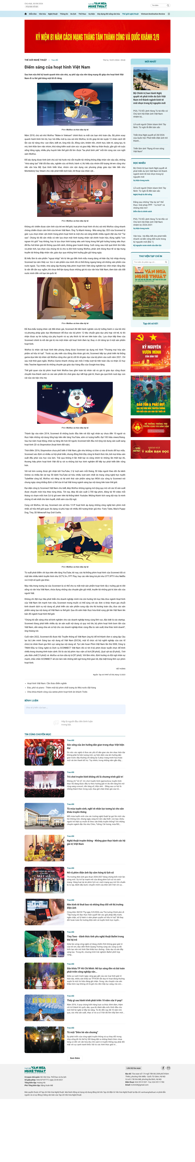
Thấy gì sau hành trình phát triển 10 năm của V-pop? (94, 1000)
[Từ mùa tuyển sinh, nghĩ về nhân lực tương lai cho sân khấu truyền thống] (44, 816)
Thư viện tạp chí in (150, 256)
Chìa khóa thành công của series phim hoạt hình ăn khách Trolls (57, 692)
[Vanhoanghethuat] (26, 14)
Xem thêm (75, 1058)
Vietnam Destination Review (153, 14)
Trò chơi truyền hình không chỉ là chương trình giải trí (95, 776)
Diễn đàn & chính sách (142, 211)
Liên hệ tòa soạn (134, 1068)
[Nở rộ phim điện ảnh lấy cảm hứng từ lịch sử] (44, 880)
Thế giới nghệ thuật (130, 14)
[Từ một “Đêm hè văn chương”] (44, 1040)
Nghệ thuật (53, 14)
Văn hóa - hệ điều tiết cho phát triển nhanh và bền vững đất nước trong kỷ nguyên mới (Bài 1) (149, 239)
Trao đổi (54, 60)
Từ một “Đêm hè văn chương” (82, 1032)
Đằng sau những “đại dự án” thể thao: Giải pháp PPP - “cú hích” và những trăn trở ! (149, 205)
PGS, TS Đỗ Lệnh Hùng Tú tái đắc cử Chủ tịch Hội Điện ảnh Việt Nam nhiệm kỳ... (150, 114)
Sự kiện (91, 14)
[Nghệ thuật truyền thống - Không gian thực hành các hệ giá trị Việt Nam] (44, 848)
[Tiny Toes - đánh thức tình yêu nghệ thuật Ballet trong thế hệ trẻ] (44, 944)
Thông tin (64, 14)
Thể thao (82, 14)
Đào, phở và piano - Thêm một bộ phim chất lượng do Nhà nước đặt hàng (61, 687)
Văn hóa (42, 14)
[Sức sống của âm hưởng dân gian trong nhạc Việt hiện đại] (44, 752)
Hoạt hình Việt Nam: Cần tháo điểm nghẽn (47, 683)
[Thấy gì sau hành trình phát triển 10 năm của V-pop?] (44, 1008)
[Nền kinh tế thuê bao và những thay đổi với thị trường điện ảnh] (44, 912)
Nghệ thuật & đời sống (142, 194)
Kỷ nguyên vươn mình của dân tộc (147, 245)
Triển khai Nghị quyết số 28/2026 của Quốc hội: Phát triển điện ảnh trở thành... (150, 138)
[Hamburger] (168, 14)
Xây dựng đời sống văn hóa (108, 14)
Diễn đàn (33, 14)
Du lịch (73, 14)
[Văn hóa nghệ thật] (35, 1072)
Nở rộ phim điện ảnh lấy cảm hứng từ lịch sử (90, 872)
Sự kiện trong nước (141, 180)
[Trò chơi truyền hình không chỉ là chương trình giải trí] (44, 784)
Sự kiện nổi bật (32, 7)
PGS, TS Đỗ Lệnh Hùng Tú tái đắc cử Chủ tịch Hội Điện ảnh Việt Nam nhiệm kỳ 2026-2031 (150, 222)
